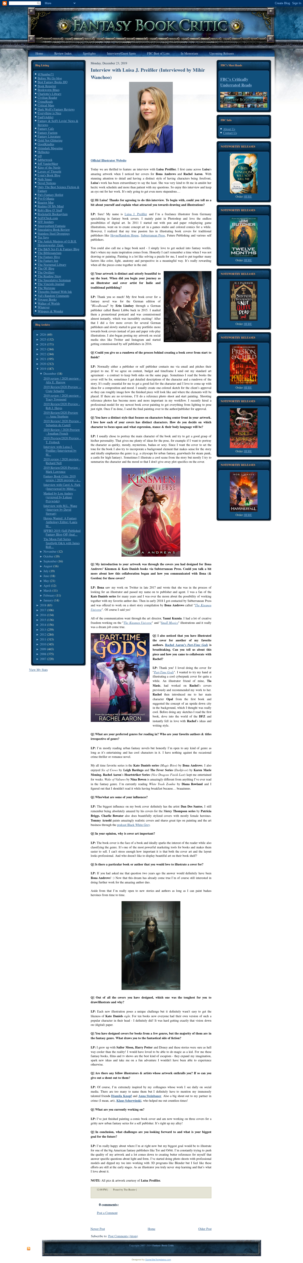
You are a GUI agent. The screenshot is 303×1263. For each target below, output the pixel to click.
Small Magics (169, 623)
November (50, 551)
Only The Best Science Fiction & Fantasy (58, 189)
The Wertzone (46, 288)
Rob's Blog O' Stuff (50, 210)
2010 (43, 644)
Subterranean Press (153, 235)
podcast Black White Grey (133, 825)
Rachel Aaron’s (186, 644)
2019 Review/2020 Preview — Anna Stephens (60, 414)
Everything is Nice (49, 113)
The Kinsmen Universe (138, 623)
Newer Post (98, 1229)
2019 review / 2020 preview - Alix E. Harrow (62, 380)
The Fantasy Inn (48, 260)
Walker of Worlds (49, 303)
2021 (43, 359)
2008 (43, 654)
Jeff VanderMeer (48, 164)
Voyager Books (47, 299)
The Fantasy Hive (49, 257)
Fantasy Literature (49, 136)
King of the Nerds (49, 167)
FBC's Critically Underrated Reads (236, 82)
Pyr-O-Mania (46, 198)
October (48, 556)
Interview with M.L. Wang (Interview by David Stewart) (60, 510)
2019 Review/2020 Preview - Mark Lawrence (61, 469)
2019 (43, 368)
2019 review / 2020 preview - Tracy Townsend (62, 397)
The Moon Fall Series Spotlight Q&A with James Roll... (61, 543)
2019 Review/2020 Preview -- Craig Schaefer (62, 389)
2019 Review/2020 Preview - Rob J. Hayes (61, 406)
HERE (248, 196)
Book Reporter (47, 86)
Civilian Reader (47, 97)
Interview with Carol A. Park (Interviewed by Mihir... (61, 487)
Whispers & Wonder (50, 311)
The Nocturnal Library (52, 264)
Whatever (44, 307)
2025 (43, 339)
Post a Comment (107, 1213)
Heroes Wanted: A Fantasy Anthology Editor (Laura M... (60, 522)
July (46, 571)
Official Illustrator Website (108, 160)
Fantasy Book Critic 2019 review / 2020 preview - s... (62, 478)
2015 (43, 620)
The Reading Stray (49, 276)
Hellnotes (43, 152)
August (47, 566)
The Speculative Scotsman (54, 280)
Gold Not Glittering (50, 140)
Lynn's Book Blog (49, 175)
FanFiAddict (45, 117)
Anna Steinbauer (149, 1096)
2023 (43, 349)
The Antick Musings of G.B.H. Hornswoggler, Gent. (57, 243)
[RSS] (28, 1249)
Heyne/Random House (124, 235)
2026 (43, 334)
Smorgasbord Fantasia (51, 226)
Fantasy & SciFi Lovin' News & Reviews (58, 123)
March (47, 590)
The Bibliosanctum (49, 253)
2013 (43, 629)
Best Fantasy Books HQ (52, 82)
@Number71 (46, 74)
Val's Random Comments (53, 296)
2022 (43, 354)
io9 (40, 156)
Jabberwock (45, 160)
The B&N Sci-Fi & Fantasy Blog (58, 249)
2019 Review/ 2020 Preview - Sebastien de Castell (62, 423)
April (46, 585)
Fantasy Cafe (46, 128)
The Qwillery (46, 272)
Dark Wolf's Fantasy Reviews (56, 109)
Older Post (205, 1229)
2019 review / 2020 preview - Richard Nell (62, 461)
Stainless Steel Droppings (54, 233)
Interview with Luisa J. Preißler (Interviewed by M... (60, 451)
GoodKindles (46, 144)
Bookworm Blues (48, 90)
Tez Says (43, 237)
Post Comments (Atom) (123, 1236)
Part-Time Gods (164, 672)
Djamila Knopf (121, 1096)
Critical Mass (46, 105)
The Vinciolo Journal (51, 284)
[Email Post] (139, 1189)
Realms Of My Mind (51, 206)
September (50, 561)
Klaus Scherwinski (128, 1100)
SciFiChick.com (48, 218)
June (46, 576)
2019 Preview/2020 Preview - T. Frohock (62, 440)
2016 (43, 615)
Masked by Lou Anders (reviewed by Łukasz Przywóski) (58, 497)
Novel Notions (47, 183)
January (48, 600)
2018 (43, 605)
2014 (43, 625)
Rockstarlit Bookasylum (53, 214)
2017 (43, 610)
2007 (43, 659)
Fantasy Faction (47, 132)
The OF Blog (46, 268)
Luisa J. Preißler (136, 214)
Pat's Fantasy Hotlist (50, 195)
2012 (43, 634)
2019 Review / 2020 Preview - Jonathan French (61, 432)
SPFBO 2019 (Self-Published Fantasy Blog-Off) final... (62, 532)
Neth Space (45, 179)
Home (151, 1229)
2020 (43, 364)
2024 (43, 344)
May (46, 581)
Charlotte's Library (49, 94)
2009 (43, 649)
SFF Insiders (46, 222)
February (49, 595)
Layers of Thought (49, 171)
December (49, 373)
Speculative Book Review (54, 229)
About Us (229, 129)
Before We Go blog (50, 78)
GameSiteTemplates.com (158, 1259)
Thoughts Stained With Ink (55, 292)
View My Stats (38, 670)
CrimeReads (45, 101)
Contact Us (230, 133)
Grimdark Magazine (50, 148)
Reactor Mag (46, 202)
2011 (43, 639)
